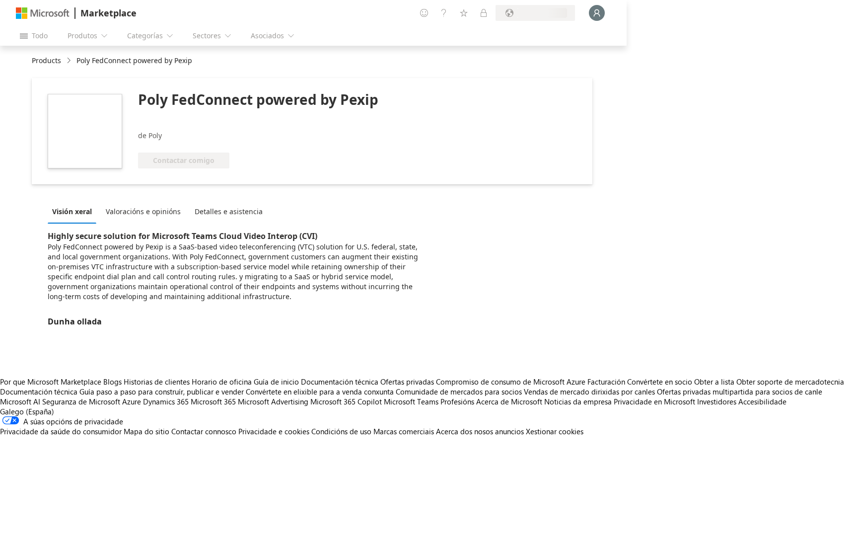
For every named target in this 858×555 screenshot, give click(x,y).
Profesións (457, 401)
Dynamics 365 (166, 401)
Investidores (716, 401)
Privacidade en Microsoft (654, 401)
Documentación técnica (339, 382)
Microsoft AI (20, 401)
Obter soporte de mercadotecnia (790, 382)
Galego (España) (27, 411)
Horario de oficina (222, 382)
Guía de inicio (276, 382)
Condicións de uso (341, 431)
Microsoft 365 (213, 401)
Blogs (112, 382)
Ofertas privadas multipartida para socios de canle (739, 391)
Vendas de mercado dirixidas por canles (589, 391)
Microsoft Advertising (273, 401)
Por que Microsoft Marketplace (50, 382)
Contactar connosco (203, 431)
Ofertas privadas (407, 382)
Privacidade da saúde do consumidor (61, 431)
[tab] (74, 211)
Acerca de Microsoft (509, 401)
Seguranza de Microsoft (81, 401)
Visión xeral (72, 211)
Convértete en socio (659, 382)
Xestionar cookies (554, 431)
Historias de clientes (157, 382)
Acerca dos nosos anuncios (480, 431)
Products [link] (46, 60)
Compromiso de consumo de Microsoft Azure (511, 382)
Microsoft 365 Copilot (346, 401)
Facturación (606, 382)
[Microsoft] (43, 13)
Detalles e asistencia (229, 211)
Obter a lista (714, 382)
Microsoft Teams (411, 401)
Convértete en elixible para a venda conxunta (320, 391)
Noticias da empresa (578, 401)
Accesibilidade (762, 401)
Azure (131, 401)
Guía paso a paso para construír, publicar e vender (161, 391)
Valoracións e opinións (143, 211)
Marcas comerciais (403, 431)
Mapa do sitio (146, 431)
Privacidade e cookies (273, 431)
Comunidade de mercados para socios (459, 391)
